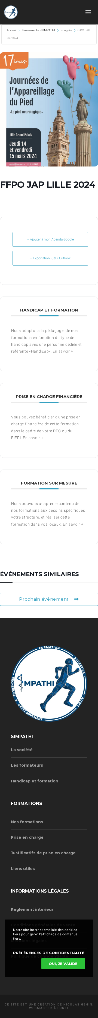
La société (22, 749)
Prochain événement (44, 599)
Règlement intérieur (32, 909)
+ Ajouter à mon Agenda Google (50, 239)
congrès (66, 30)
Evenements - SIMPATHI (38, 30)
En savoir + (63, 351)
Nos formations (27, 821)
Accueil (12, 30)
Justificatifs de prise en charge (43, 852)
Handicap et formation (34, 781)
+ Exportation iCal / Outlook (50, 258)
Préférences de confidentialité (48, 953)
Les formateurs (27, 765)
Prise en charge (27, 837)
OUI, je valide (63, 963)
